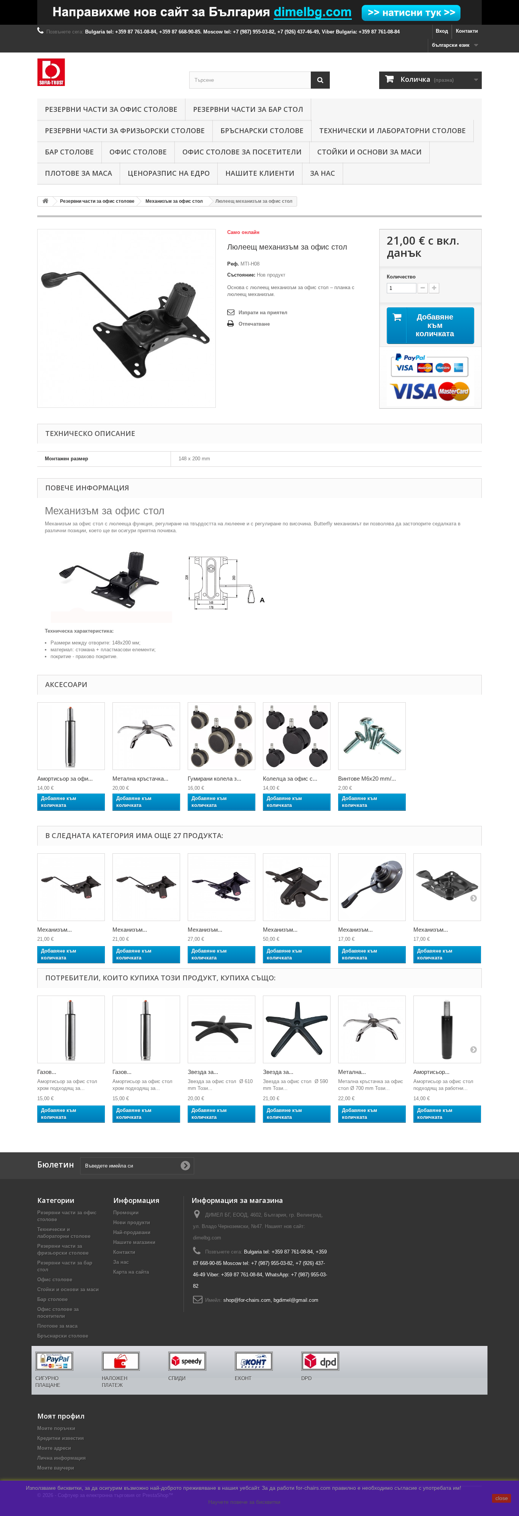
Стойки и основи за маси (369, 151)
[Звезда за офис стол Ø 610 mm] (221, 1029)
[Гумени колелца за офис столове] (221, 736)
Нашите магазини (134, 1242)
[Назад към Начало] (45, 201)
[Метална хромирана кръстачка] (146, 736)
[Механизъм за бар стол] (372, 887)
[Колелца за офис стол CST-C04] (372, 736)
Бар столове (69, 151)
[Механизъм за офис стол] (71, 887)
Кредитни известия (60, 1438)
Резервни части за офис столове (111, 109)
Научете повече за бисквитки (244, 1502)
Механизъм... (54, 929)
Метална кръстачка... (140, 778)
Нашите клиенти (259, 173)
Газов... (46, 1072)
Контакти (467, 31)
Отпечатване (254, 324)
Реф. (233, 264)
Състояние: (241, 275)
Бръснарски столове (262, 130)
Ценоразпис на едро (169, 173)
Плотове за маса (78, 173)
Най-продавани (131, 1232)
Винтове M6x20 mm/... (367, 778)
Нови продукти (131, 1222)
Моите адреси (54, 1448)
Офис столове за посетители (242, 151)
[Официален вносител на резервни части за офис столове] (259, 12)
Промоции (126, 1212)
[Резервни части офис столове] (107, 72)
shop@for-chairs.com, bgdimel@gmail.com (270, 1300)
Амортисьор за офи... (65, 778)
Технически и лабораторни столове (392, 130)
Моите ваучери (55, 1468)
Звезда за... (203, 1072)
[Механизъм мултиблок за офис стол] (297, 887)
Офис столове (138, 151)
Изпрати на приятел (263, 312)
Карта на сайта (131, 1272)
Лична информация (61, 1458)
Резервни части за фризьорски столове (125, 130)
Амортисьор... (431, 1072)
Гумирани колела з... (214, 778)
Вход (442, 31)
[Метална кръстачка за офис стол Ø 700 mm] (372, 1029)
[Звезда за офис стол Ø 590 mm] (297, 1029)
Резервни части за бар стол (248, 109)
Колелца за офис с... (290, 778)
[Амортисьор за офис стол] (447, 1029)
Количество (401, 277)
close (501, 1498)
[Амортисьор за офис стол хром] (71, 736)
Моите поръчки (56, 1428)
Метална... (352, 1072)
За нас (322, 173)
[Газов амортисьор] (71, 1029)
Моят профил (61, 1416)
